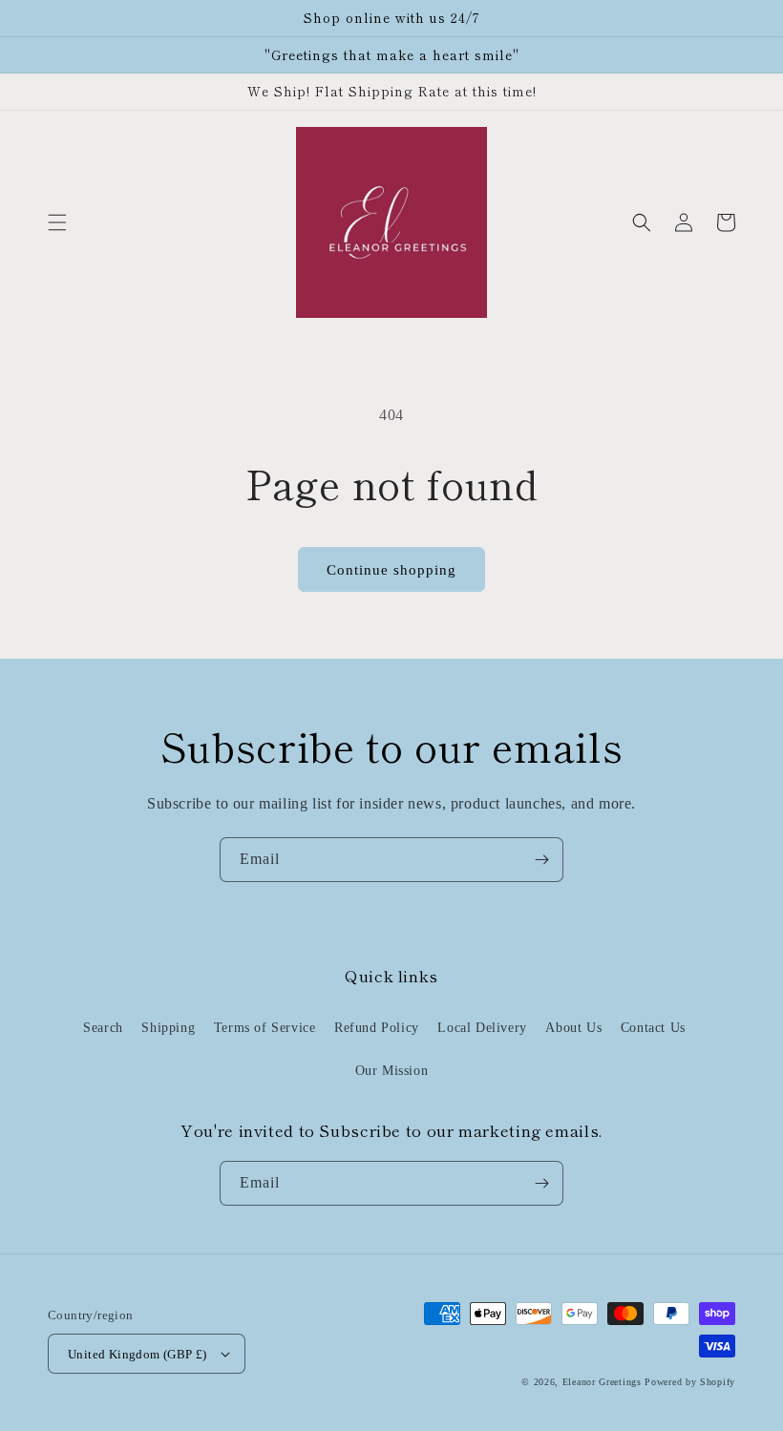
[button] (57, 222)
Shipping (168, 1028)
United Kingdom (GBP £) (137, 1354)
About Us (573, 1028)
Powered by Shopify (690, 1382)
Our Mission (392, 1070)
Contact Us (653, 1028)
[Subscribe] (541, 859)
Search (103, 1028)
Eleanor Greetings (602, 1382)
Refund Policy (376, 1028)
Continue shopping (391, 570)
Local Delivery (481, 1028)
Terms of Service (265, 1028)
